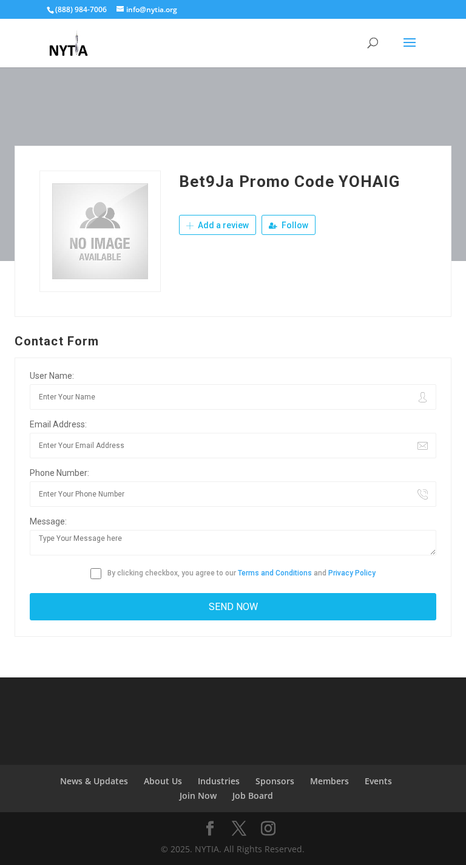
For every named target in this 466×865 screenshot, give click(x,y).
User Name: (52, 376)
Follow (294, 225)
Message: (48, 521)
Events (378, 781)
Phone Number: (59, 473)
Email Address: (58, 424)
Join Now (198, 795)
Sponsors (274, 781)
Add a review (222, 225)
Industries (219, 781)
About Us (163, 781)
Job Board (252, 795)
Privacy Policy (352, 573)
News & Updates (94, 781)
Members (329, 781)
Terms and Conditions (275, 573)
